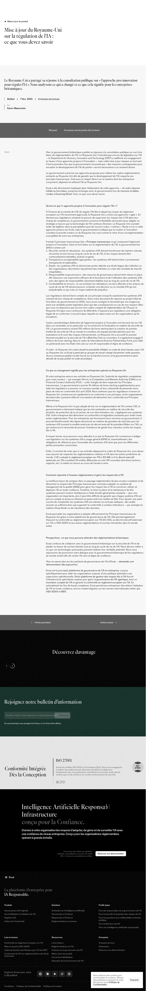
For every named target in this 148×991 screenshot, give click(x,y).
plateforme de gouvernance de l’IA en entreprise (94, 576)
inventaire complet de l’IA (59, 588)
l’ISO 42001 (63, 597)
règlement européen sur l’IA (101, 463)
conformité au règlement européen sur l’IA (108, 588)
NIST (74, 597)
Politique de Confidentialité (44, 729)
